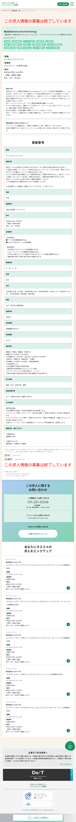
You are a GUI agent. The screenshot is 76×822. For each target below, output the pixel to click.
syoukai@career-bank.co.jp (38, 518)
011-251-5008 (38, 502)
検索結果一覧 (15, 11)
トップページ (5, 11)
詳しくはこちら (66, 764)
